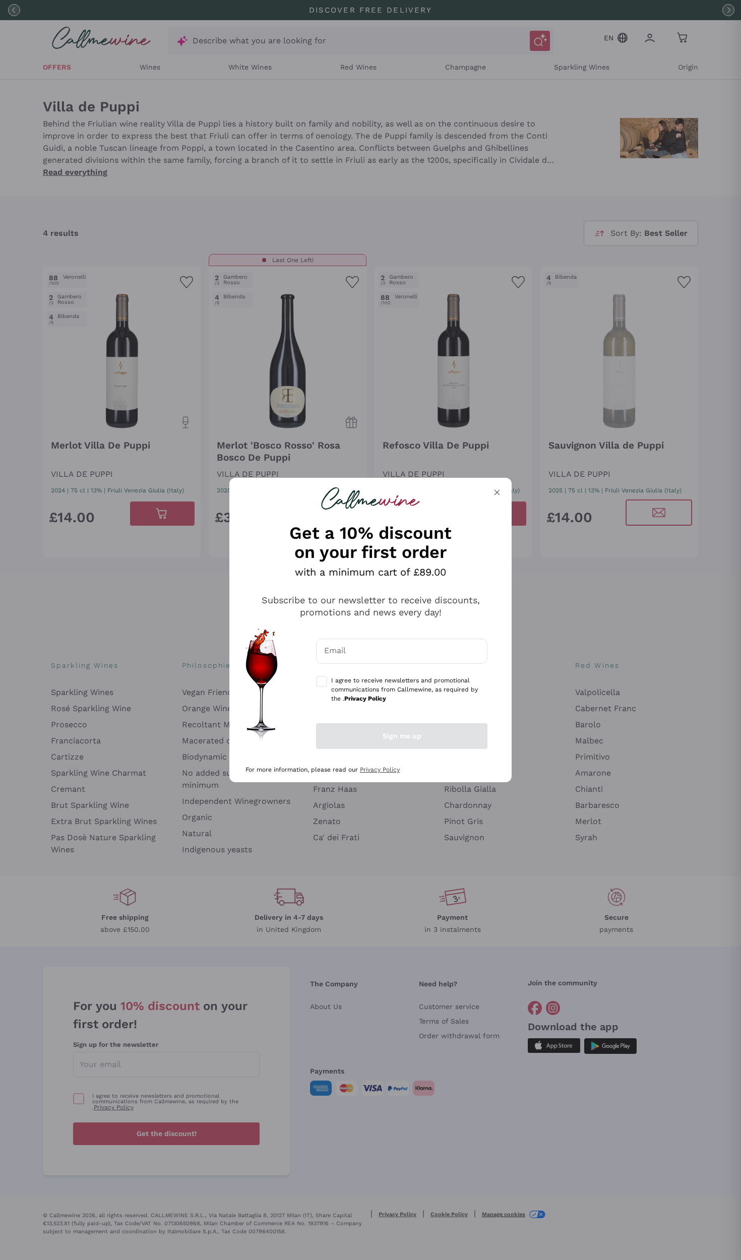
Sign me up (402, 736)
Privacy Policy (380, 769)
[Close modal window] (497, 492)
